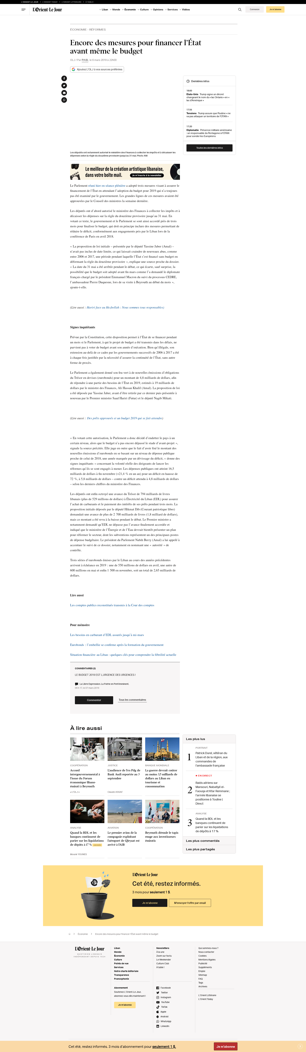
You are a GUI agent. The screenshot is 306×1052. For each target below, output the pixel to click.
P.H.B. (85, 60)
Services (119, 967)
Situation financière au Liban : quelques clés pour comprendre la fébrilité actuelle (123, 654)
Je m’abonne (150, 902)
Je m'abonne (225, 1046)
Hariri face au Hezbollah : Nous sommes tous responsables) (125, 307)
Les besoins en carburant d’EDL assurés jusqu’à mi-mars (107, 635)
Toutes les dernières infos (209, 147)
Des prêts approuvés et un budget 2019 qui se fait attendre (124, 418)
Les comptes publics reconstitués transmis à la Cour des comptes (112, 605)
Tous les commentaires (132, 699)
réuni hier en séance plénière (106, 185)
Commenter (94, 700)
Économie (78, 29)
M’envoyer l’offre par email (190, 902)
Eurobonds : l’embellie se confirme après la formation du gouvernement (117, 645)
